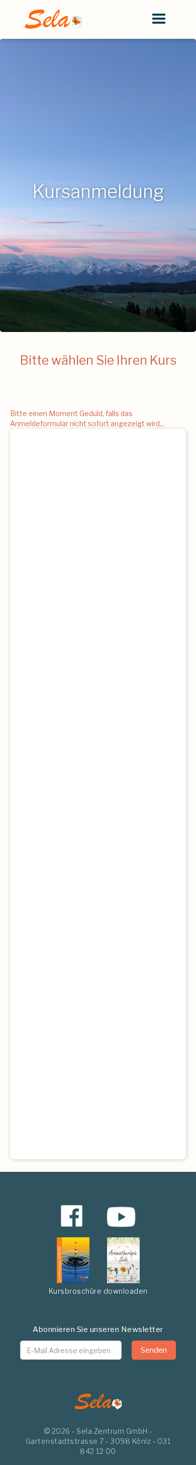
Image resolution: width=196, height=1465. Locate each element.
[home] (50, 19)
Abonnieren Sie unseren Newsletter (98, 1329)
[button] (158, 19)
